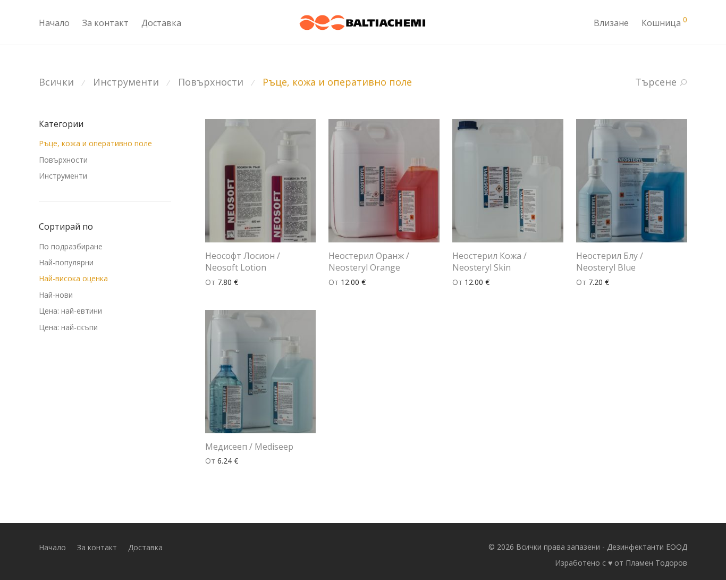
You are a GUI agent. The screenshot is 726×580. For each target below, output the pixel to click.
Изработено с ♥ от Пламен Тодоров (621, 563)
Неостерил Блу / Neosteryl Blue (609, 261)
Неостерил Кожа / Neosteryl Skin (489, 261)
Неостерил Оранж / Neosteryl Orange (368, 261)
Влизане (611, 23)
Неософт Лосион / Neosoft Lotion (242, 261)
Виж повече (221, 282)
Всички (56, 81)
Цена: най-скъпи (68, 327)
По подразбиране (71, 246)
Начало (54, 23)
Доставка (161, 23)
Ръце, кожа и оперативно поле (337, 81)
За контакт (105, 23)
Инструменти (126, 81)
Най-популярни (66, 262)
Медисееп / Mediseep (249, 446)
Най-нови (56, 295)
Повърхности (210, 81)
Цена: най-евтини (70, 311)
